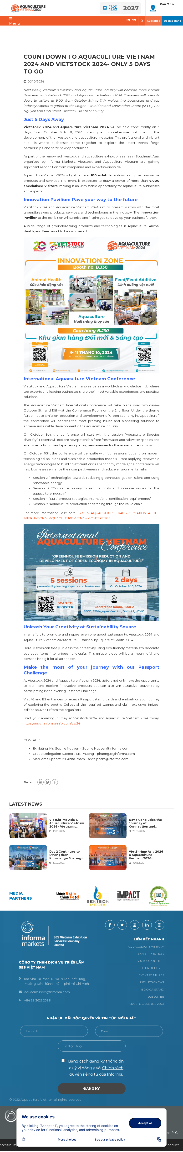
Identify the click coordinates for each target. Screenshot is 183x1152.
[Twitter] (48, 782)
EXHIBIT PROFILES (151, 953)
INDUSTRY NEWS (152, 982)
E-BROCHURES (153, 968)
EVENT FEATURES (151, 975)
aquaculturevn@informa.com (47, 992)
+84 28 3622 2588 (37, 1000)
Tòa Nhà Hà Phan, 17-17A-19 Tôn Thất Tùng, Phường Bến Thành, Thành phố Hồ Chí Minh (56, 981)
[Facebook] (55, 782)
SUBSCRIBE (155, 996)
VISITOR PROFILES (150, 961)
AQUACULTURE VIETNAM (146, 946)
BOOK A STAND (152, 989)
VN (134, 20)
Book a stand (172, 20)
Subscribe (153, 20)
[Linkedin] (40, 782)
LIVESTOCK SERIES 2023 (146, 1004)
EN (128, 20)
